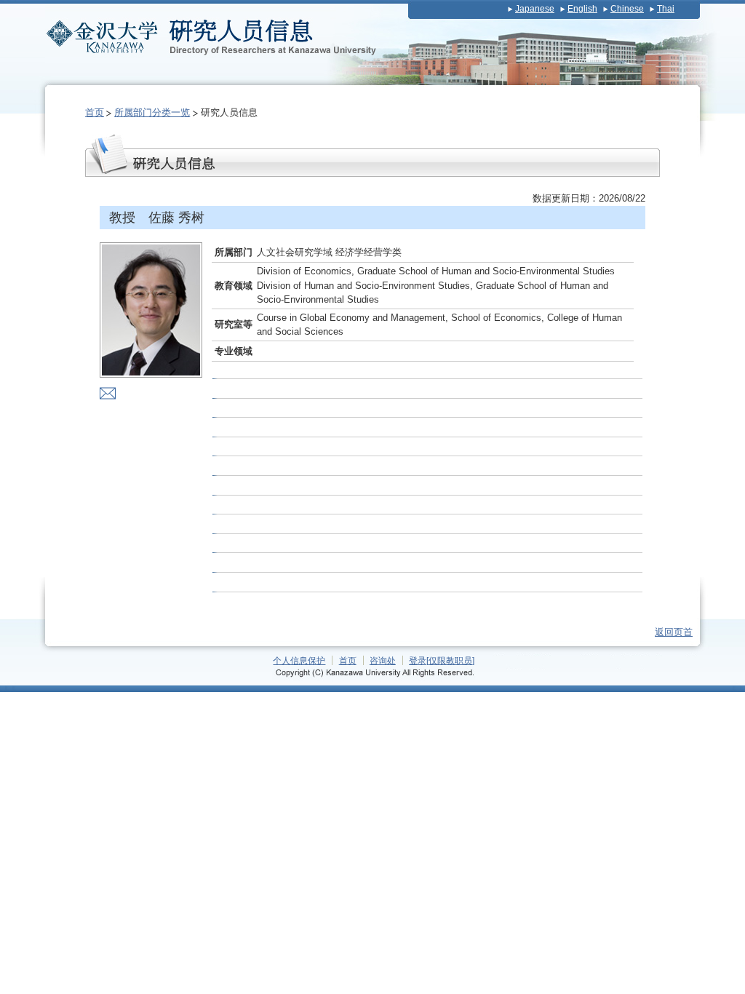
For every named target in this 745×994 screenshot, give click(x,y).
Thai (665, 9)
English (582, 9)
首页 (94, 112)
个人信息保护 (299, 660)
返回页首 (674, 632)
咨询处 (383, 660)
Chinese (627, 9)
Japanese (534, 9)
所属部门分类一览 (152, 112)
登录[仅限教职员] (441, 660)
